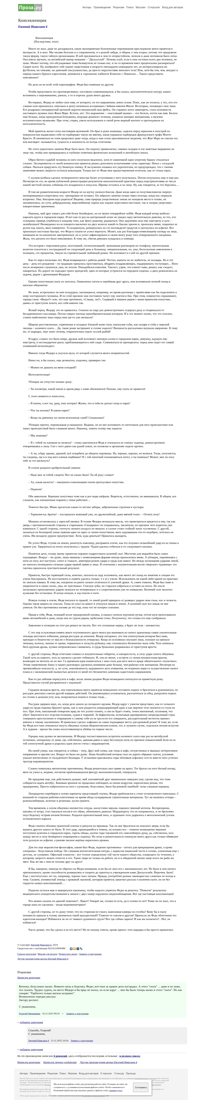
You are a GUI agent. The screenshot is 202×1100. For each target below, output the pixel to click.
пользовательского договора (145, 1078)
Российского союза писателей (93, 1096)
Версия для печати (47, 954)
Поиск (130, 7)
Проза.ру (131, 1073)
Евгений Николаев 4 (32, 27)
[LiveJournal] (81, 949)
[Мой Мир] (78, 949)
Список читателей (26, 954)
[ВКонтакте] (71, 949)
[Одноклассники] (74, 949)
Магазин (141, 7)
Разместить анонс (68, 954)
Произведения (102, 7)
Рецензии (118, 7)
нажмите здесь (115, 1090)
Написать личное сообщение (60, 1062)
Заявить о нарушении (90, 954)
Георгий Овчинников (29, 1013)
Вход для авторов (172, 7)
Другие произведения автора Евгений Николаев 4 (42, 959)
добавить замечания (31, 1022)
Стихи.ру (119, 1073)
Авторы (86, 7)
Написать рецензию (28, 977)
